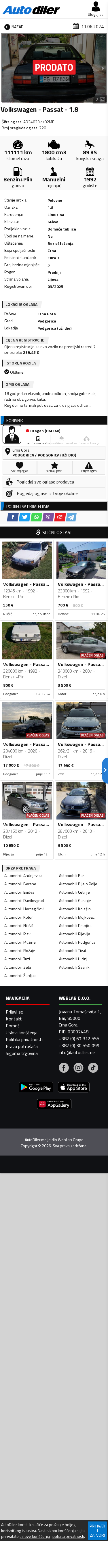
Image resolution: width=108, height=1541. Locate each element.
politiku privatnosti (68, 1536)
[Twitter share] (24, 517)
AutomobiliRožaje (19, 950)
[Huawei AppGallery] (54, 1105)
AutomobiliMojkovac (76, 917)
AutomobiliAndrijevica (23, 875)
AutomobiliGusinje (75, 900)
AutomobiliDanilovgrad (24, 900)
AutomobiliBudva (19, 892)
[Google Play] (36, 1087)
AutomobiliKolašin (75, 909)
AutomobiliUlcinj (73, 959)
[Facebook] (64, 1068)
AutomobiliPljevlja (74, 934)
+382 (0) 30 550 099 (79, 1045)
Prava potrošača (22, 1046)
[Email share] (60, 517)
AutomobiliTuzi (17, 959)
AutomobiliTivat (72, 950)
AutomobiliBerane (20, 884)
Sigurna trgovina (22, 1053)
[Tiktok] (93, 1068)
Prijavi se (14, 1011)
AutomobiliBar (71, 875)
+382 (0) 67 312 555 (79, 1038)
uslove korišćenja (35, 1536)
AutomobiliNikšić (18, 925)
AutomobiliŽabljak (20, 975)
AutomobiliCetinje (74, 892)
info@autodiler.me (77, 1052)
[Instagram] (78, 1068)
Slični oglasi (56, 532)
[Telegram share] (71, 517)
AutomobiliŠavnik (74, 967)
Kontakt (14, 1018)
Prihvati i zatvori (97, 1530)
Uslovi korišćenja (21, 1032)
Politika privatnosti (24, 1039)
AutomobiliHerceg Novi (24, 909)
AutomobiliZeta (17, 967)
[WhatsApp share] (36, 517)
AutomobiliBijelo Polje (78, 884)
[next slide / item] (103, 68)
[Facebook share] (13, 517)
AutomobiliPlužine (20, 942)
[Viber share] (48, 517)
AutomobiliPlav (17, 934)
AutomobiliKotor (18, 917)
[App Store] (74, 1087)
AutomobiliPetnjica (75, 925)
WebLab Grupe (71, 1140)
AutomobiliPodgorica (77, 942)
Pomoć (13, 1025)
